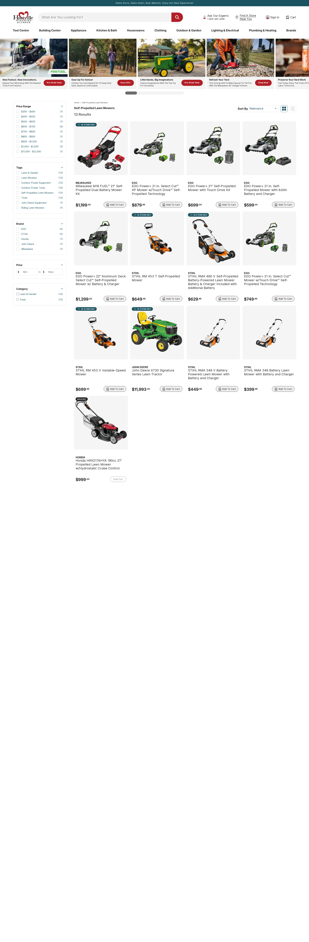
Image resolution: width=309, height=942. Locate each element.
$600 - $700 (41, 126)
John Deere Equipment (41, 202)
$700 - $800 (41, 131)
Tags (19, 167)
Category (22, 288)
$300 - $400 (41, 111)
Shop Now (263, 83)
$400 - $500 (41, 116)
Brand (20, 223)
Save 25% (126, 83)
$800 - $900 (41, 136)
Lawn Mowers (41, 177)
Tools (41, 197)
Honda (41, 238)
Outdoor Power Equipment (41, 182)
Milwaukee (41, 248)
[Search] (177, 17)
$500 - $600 (41, 121)
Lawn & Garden (41, 172)
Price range (23, 106)
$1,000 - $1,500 (41, 146)
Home (76, 102)
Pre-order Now (54, 83)
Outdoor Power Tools (41, 187)
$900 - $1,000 (41, 141)
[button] (21, 30)
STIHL (41, 233)
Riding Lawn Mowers (41, 207)
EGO (41, 229)
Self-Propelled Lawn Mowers (41, 192)
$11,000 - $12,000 (41, 151)
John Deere (41, 243)
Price (19, 265)
